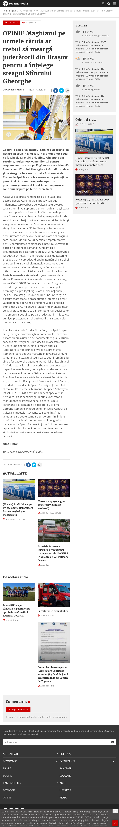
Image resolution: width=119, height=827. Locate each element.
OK (115, 811)
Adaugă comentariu (18, 709)
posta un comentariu (56, 717)
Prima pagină (9, 10)
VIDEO (63, 797)
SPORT (7, 768)
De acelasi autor (15, 577)
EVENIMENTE (67, 761)
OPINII (7, 797)
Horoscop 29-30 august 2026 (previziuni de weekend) (51, 505)
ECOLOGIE (9, 790)
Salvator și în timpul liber (53, 611)
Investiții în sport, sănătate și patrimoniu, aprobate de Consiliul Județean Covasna (16, 610)
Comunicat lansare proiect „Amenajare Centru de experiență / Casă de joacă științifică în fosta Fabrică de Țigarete (53, 674)
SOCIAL (7, 775)
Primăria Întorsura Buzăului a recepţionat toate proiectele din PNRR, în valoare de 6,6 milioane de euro (53, 553)
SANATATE (65, 768)
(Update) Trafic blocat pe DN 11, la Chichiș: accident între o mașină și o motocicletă (18, 509)
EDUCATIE (65, 775)
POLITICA (65, 754)
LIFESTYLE (65, 790)
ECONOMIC (10, 761)
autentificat (24, 717)
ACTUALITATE (11, 22)
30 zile (91, 124)
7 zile (82, 124)
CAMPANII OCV (12, 783)
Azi (76, 124)
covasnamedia (18, 3)
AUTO (62, 783)
